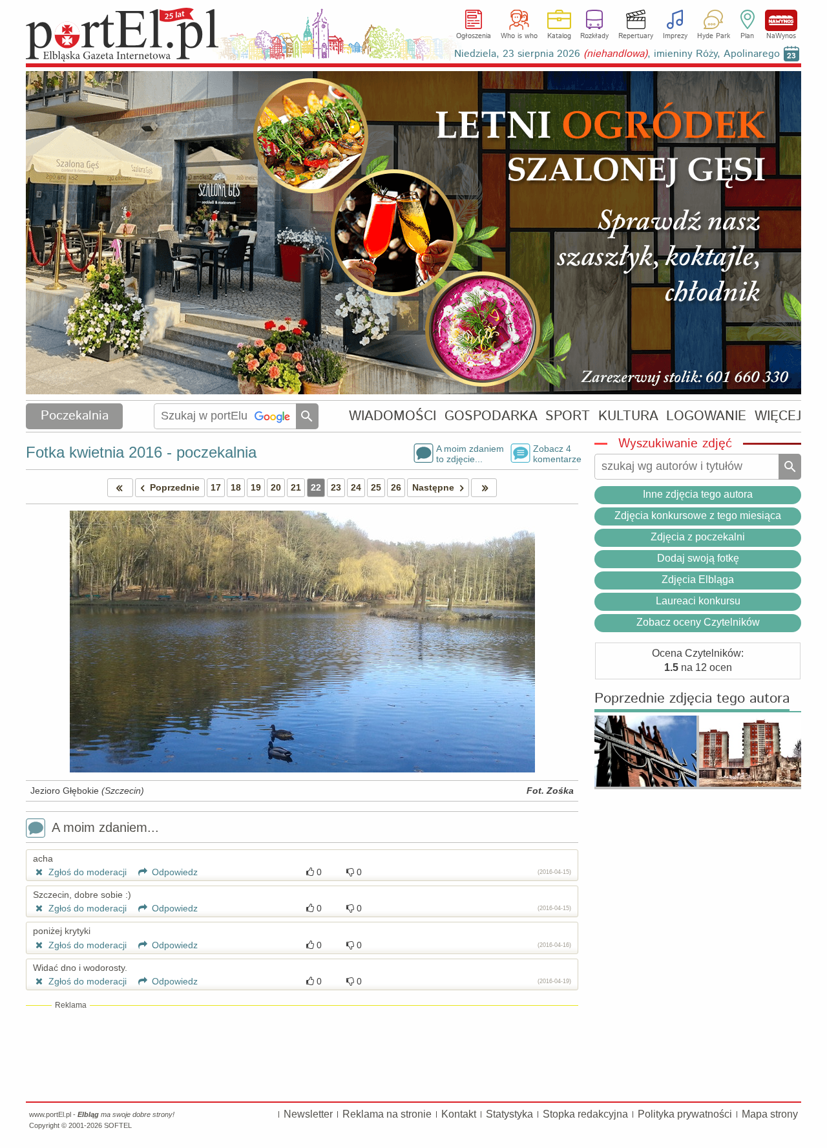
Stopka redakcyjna (585, 1114)
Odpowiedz (173, 872)
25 (376, 487)
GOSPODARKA (491, 416)
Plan (747, 36)
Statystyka (509, 1114)
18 (236, 487)
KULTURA (628, 416)
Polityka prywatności (685, 1114)
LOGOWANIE (706, 416)
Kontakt (458, 1114)
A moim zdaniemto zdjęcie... (470, 453)
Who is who (519, 36)
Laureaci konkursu (698, 600)
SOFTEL (118, 1125)
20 (276, 487)
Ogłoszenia (473, 36)
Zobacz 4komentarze (555, 453)
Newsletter (308, 1114)
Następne (433, 487)
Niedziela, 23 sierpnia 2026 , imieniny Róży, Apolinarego (617, 54)
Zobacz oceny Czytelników (698, 622)
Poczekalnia (75, 416)
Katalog (559, 36)
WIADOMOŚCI (392, 416)
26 (396, 487)
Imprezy (675, 36)
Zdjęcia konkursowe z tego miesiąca (697, 515)
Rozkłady (594, 36)
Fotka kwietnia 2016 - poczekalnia (141, 452)
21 (296, 487)
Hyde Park (713, 36)
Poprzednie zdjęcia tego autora (692, 699)
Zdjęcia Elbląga (698, 579)
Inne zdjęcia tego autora (698, 494)
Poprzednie (175, 487)
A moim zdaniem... (105, 827)
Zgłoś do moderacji (86, 872)
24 (356, 487)
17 (216, 487)
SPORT (567, 416)
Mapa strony (770, 1114)
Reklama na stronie (387, 1114)
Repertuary (635, 36)
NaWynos (781, 20)
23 (336, 487)
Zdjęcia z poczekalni (698, 536)
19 (256, 487)
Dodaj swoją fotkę (698, 558)
